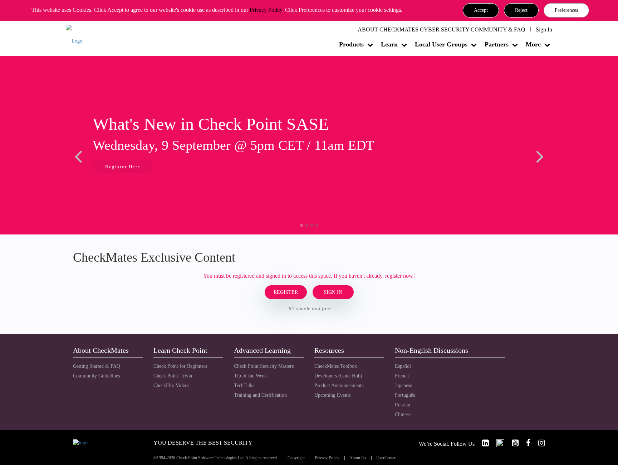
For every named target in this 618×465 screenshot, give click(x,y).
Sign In (544, 29)
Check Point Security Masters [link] (264, 366)
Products (351, 44)
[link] (482, 443)
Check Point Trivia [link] (172, 376)
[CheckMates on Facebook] (525, 443)
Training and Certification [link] (260, 395)
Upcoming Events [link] (332, 395)
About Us (357, 458)
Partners (497, 44)
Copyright (296, 458)
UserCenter (386, 458)
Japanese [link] (403, 385)
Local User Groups (441, 44)
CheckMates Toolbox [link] (335, 366)
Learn (389, 44)
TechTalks (244, 385)
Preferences (566, 10)
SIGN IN (333, 292)
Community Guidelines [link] (96, 376)
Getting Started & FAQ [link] (96, 366)
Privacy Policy (266, 10)
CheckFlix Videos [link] (171, 385)
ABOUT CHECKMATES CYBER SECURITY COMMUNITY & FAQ (441, 29)
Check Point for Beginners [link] (180, 366)
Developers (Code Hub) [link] (338, 376)
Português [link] (405, 395)
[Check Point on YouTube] (512, 443)
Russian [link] (402, 404)
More (533, 44)
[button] (481, 10)
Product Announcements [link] (338, 385)
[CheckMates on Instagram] (538, 443)
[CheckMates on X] (497, 443)
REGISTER (286, 292)
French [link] (402, 376)
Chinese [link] (403, 414)
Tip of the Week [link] (250, 376)
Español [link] (403, 366)
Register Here (123, 166)
